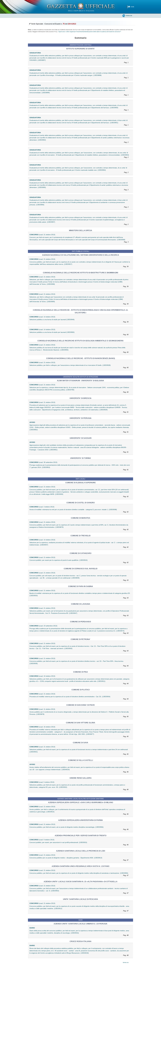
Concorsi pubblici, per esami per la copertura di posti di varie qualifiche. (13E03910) (78, 561)
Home (132, 6)
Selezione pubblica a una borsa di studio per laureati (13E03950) (78, 333)
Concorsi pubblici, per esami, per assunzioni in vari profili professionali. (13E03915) (78, 844)
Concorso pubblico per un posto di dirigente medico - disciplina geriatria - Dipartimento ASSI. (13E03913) (78, 859)
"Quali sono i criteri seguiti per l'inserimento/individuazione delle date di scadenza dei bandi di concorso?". (89, 31)
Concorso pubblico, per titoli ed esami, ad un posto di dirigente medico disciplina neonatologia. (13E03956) (78, 828)
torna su (126, 962)
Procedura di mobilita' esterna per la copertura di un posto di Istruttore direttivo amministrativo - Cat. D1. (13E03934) (78, 698)
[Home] (80, 6)
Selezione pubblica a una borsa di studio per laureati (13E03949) (78, 321)
